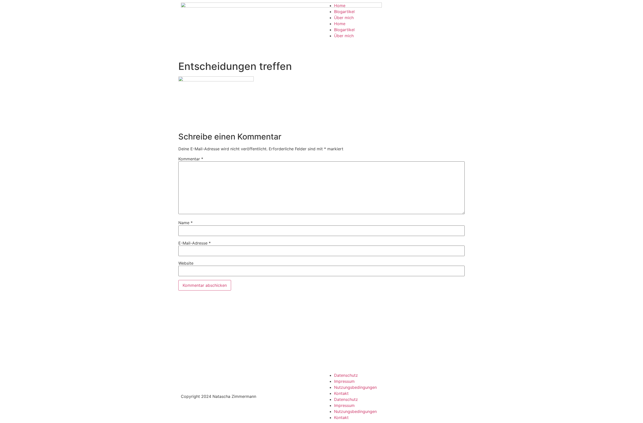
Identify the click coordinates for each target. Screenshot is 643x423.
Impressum (344, 381)
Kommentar (190, 159)
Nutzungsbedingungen (355, 387)
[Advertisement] (321, 332)
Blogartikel (344, 11)
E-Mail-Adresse (194, 243)
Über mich (344, 17)
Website (185, 263)
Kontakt (341, 393)
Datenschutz (346, 375)
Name (185, 223)
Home (339, 5)
